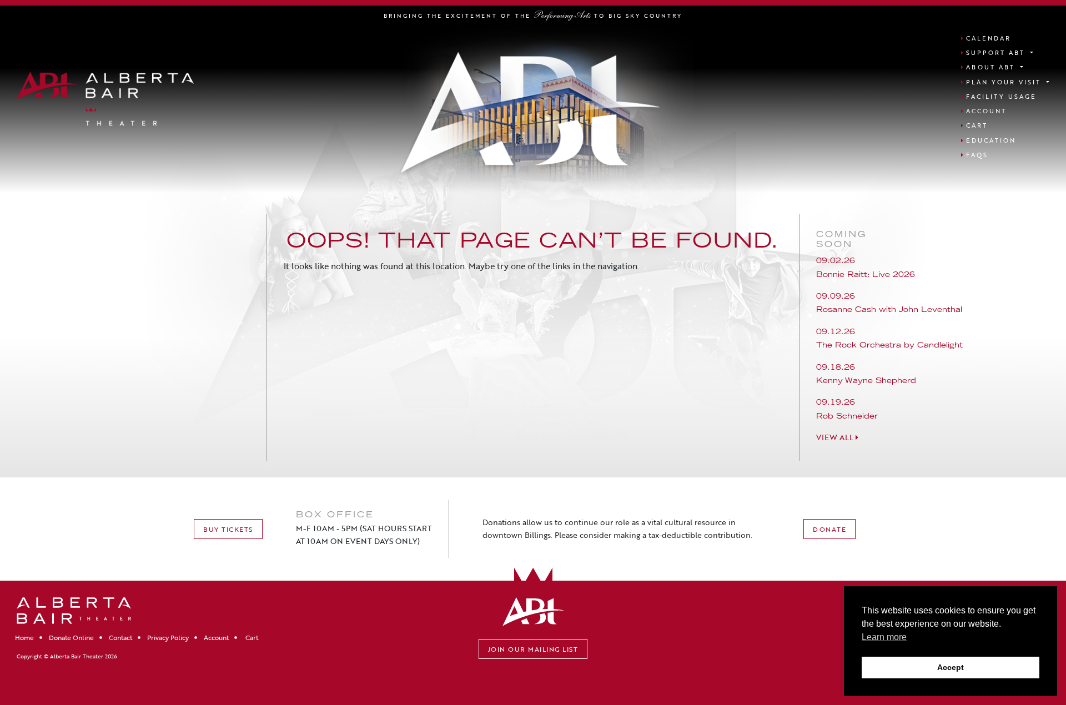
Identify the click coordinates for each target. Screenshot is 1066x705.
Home (24, 637)
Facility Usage (1001, 96)
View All (836, 437)
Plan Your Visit (1005, 82)
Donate (829, 529)
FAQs (977, 154)
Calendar (988, 38)
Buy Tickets (228, 529)
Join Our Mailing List (533, 649)
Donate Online (71, 637)
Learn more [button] (884, 637)
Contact (120, 637)
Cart (977, 125)
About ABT (992, 67)
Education (991, 140)
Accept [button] (950, 667)
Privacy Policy (168, 637)
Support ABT (997, 52)
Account (986, 110)
